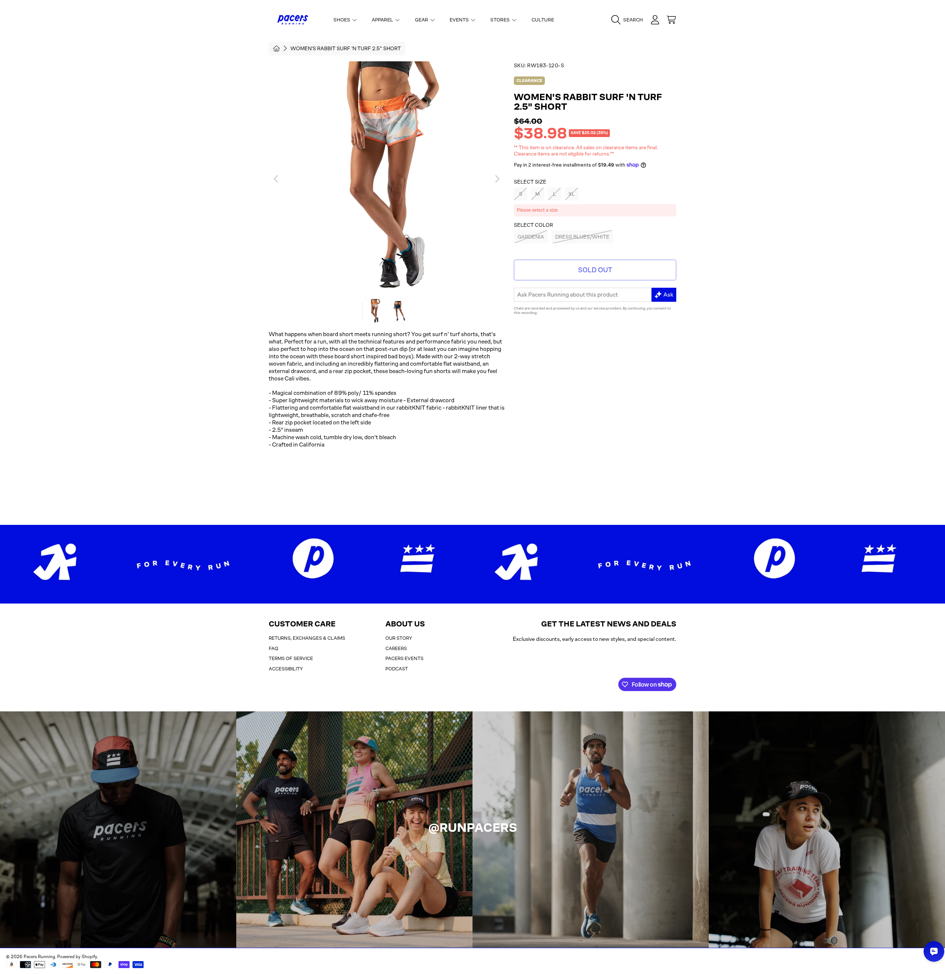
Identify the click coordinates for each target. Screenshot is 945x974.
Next (497, 179)
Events (460, 20)
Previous (276, 179)
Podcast (396, 668)
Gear (422, 20)
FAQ (273, 648)
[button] (629, 20)
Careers (396, 648)
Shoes (342, 20)
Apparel (383, 20)
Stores (500, 20)
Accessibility (286, 668)
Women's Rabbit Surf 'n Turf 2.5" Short (346, 48)
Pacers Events (404, 658)
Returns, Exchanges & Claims (307, 638)
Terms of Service (291, 658)
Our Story (398, 638)
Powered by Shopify (77, 956)
